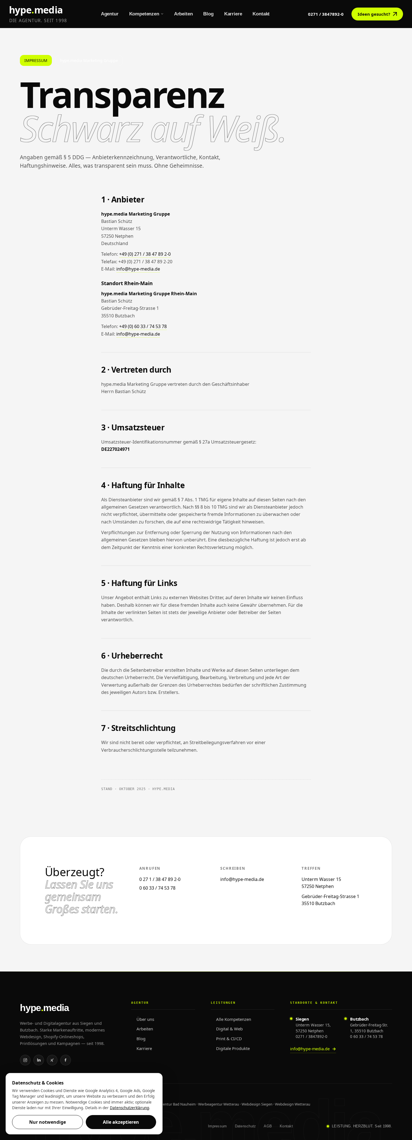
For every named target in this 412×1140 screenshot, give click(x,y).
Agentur (110, 14)
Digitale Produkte (233, 1048)
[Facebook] (65, 1060)
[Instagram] (25, 1060)
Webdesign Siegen (257, 1104)
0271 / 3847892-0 (326, 14)
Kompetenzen (144, 14)
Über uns (145, 1019)
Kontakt (261, 14)
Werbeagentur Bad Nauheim (172, 1104)
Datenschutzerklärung (129, 1107)
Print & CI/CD (229, 1038)
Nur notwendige (47, 1122)
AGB (268, 1126)
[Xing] (52, 1060)
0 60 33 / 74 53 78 (157, 888)
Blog (208, 14)
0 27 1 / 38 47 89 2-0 (159, 879)
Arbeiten (183, 14)
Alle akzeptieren (121, 1122)
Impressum (217, 1126)
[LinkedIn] (38, 1060)
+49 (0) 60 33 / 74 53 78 (143, 326)
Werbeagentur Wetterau (218, 1104)
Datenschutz (245, 1126)
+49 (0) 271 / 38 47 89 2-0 (145, 254)
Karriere (233, 14)
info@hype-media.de (138, 269)
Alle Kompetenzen (233, 1019)
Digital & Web (229, 1028)
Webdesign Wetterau (292, 1104)
